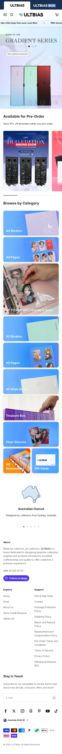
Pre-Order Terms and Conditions (46, 643)
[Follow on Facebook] (5, 711)
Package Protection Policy (45, 609)
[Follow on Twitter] (14, 711)
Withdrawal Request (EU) (45, 663)
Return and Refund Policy (44, 624)
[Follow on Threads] (31, 711)
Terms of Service (43, 650)
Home (6, 596)
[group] (31, 67)
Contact (38, 601)
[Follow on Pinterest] (39, 711)
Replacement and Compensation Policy (45, 633)
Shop (6, 601)
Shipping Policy (42, 616)
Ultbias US (8, 618)
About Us (8, 607)
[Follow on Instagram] (22, 711)
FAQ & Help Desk (43, 596)
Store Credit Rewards (15, 613)
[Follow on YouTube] (47, 711)
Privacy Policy (42, 656)
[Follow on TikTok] (56, 711)
